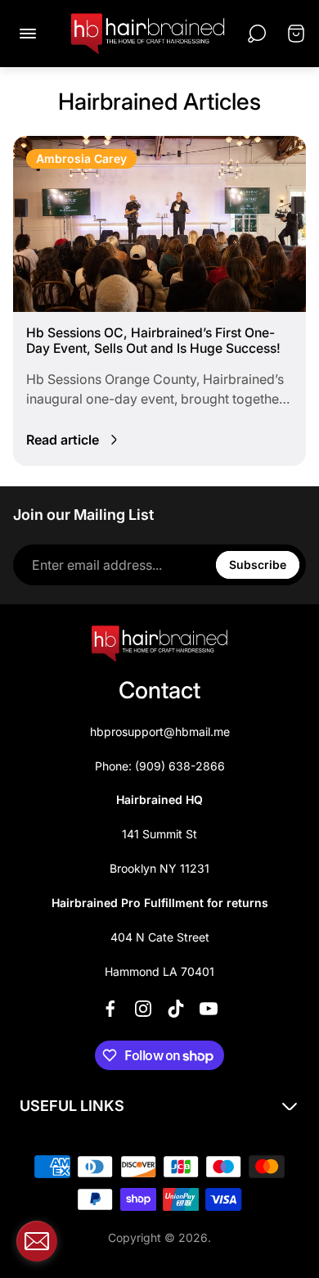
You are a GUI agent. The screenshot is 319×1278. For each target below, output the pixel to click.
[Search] (257, 34)
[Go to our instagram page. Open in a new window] (143, 1008)
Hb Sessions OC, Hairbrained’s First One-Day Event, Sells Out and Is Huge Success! (153, 340)
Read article (62, 439)
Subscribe (257, 564)
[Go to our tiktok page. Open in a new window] (176, 1008)
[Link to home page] (159, 643)
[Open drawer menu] (28, 33)
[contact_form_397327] (36, 1241)
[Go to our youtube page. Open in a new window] (208, 1008)
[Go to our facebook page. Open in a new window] (110, 1008)
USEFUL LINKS (72, 1105)
